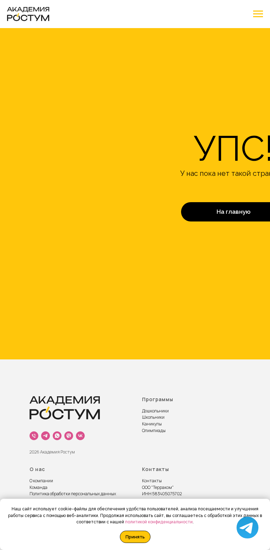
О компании (41, 481)
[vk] (80, 435)
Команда (38, 487)
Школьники (153, 417)
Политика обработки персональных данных (73, 494)
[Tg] (45, 435)
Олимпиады (154, 430)
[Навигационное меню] (258, 14)
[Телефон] (34, 435)
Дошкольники (155, 411)
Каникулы (152, 424)
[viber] (68, 435)
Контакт (150, 481)
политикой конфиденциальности (159, 521)
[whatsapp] (57, 435)
